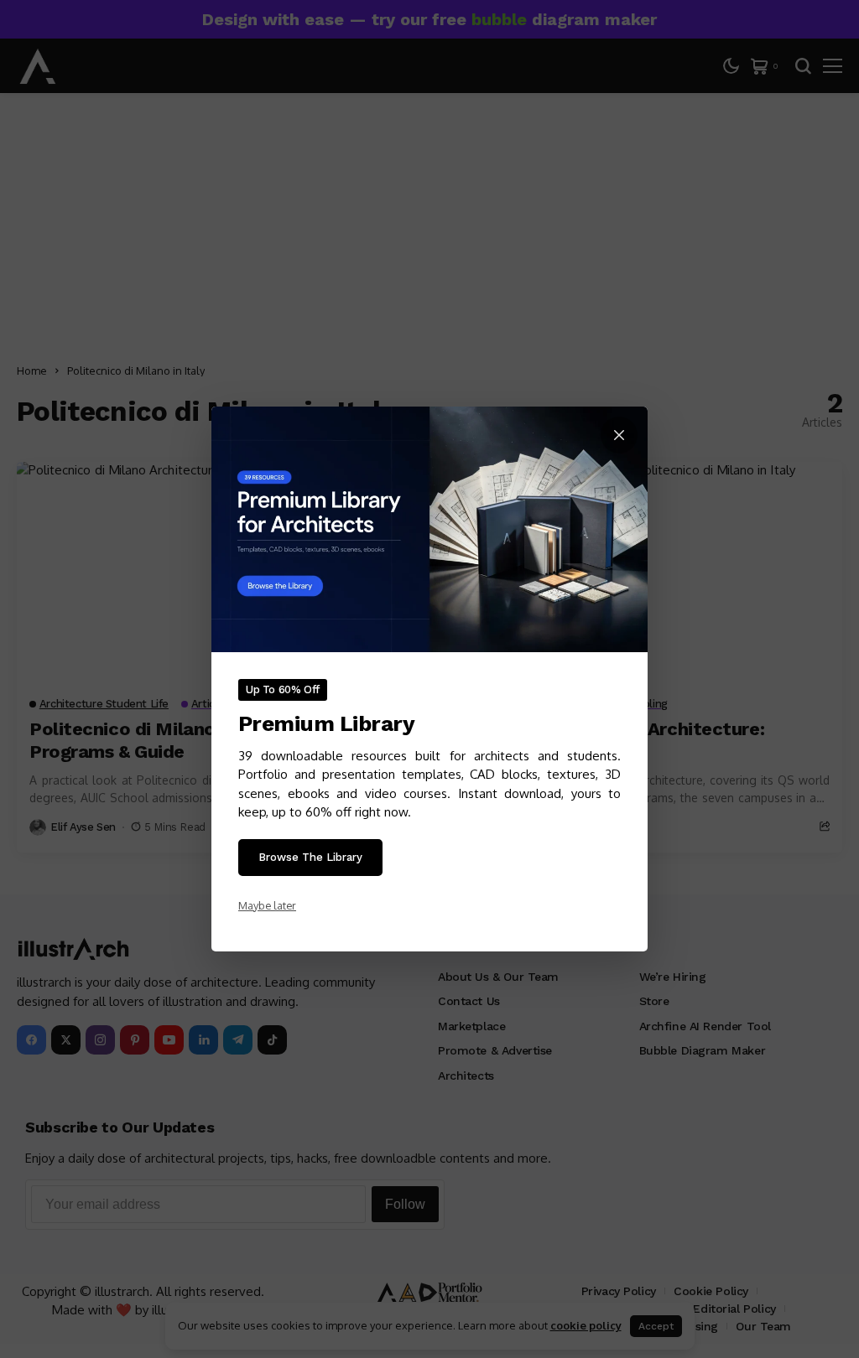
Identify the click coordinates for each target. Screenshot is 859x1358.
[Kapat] (619, 435)
